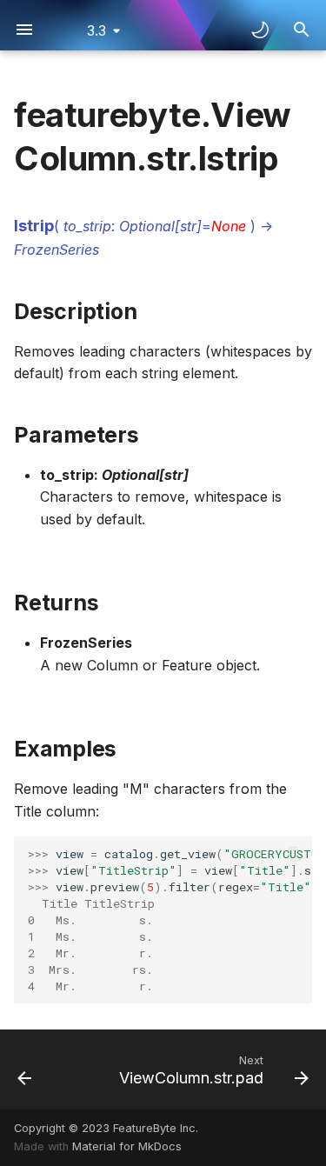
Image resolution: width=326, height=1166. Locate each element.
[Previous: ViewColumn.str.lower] (24, 1069)
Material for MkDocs (127, 1146)
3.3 (96, 30)
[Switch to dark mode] (260, 29)
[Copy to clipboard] (294, 853)
